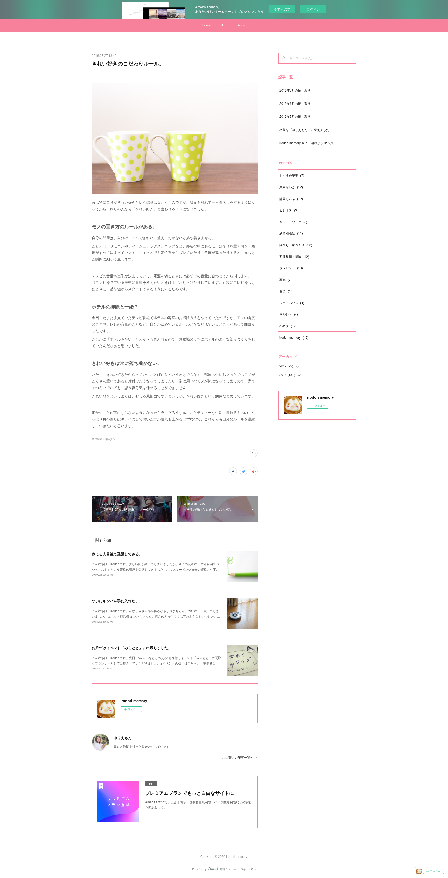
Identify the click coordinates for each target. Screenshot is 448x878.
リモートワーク (293, 221)
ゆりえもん (123, 737)
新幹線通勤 (291, 233)
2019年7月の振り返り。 (296, 90)
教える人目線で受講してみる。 (117, 553)
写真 (285, 279)
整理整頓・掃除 (294, 256)
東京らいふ (291, 187)
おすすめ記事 (291, 175)
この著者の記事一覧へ (237, 757)
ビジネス (289, 210)
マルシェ (288, 314)
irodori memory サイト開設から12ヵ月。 (307, 143)
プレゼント (291, 268)
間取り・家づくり (295, 245)
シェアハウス (291, 302)
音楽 (286, 291)
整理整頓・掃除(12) (103, 439)
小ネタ (288, 325)
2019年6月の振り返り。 (296, 103)
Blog (224, 25)
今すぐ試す (282, 8)
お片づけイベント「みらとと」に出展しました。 (132, 647)
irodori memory (294, 337)
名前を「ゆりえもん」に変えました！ (305, 129)
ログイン (313, 9)
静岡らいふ (291, 198)
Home (206, 25)
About (242, 25)
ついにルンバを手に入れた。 (115, 600)
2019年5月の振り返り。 (296, 116)
